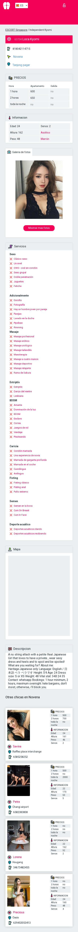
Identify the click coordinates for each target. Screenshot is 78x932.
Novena (17, 56)
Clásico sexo (20, 258)
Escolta (18, 300)
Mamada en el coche (25, 464)
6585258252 (20, 756)
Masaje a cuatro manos (26, 359)
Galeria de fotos (21, 152)
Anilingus (19, 473)
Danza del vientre (23, 391)
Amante (18, 405)
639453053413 (22, 922)
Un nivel (18, 263)
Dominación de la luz (25, 409)
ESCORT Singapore (16, 29)
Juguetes (19, 281)
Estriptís (18, 386)
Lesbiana (18, 396)
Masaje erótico (21, 341)
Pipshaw (18, 322)
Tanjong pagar (21, 65)
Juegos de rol (21, 427)
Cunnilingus (20, 469)
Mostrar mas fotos (39, 227)
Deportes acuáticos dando (28, 529)
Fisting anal (20, 487)
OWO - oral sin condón (25, 268)
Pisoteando (20, 436)
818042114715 (21, 48)
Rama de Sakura (22, 372)
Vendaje (18, 432)
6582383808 (20, 812)
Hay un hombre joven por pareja (30, 309)
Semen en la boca (23, 505)
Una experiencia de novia (27, 455)
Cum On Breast (21, 510)
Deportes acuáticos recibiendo (30, 533)
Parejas (17, 313)
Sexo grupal (20, 272)
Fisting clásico (21, 482)
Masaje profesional (24, 336)
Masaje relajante (22, 368)
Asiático (45, 132)
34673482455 (21, 867)
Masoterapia (20, 354)
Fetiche (17, 286)
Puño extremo (21, 491)
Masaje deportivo (23, 363)
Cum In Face (20, 515)
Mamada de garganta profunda (30, 460)
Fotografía (19, 304)
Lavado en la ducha (24, 318)
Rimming (18, 327)
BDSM (17, 414)
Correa (17, 423)
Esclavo (18, 418)
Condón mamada (23, 450)
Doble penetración (23, 277)
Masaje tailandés (23, 350)
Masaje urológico (23, 345)
